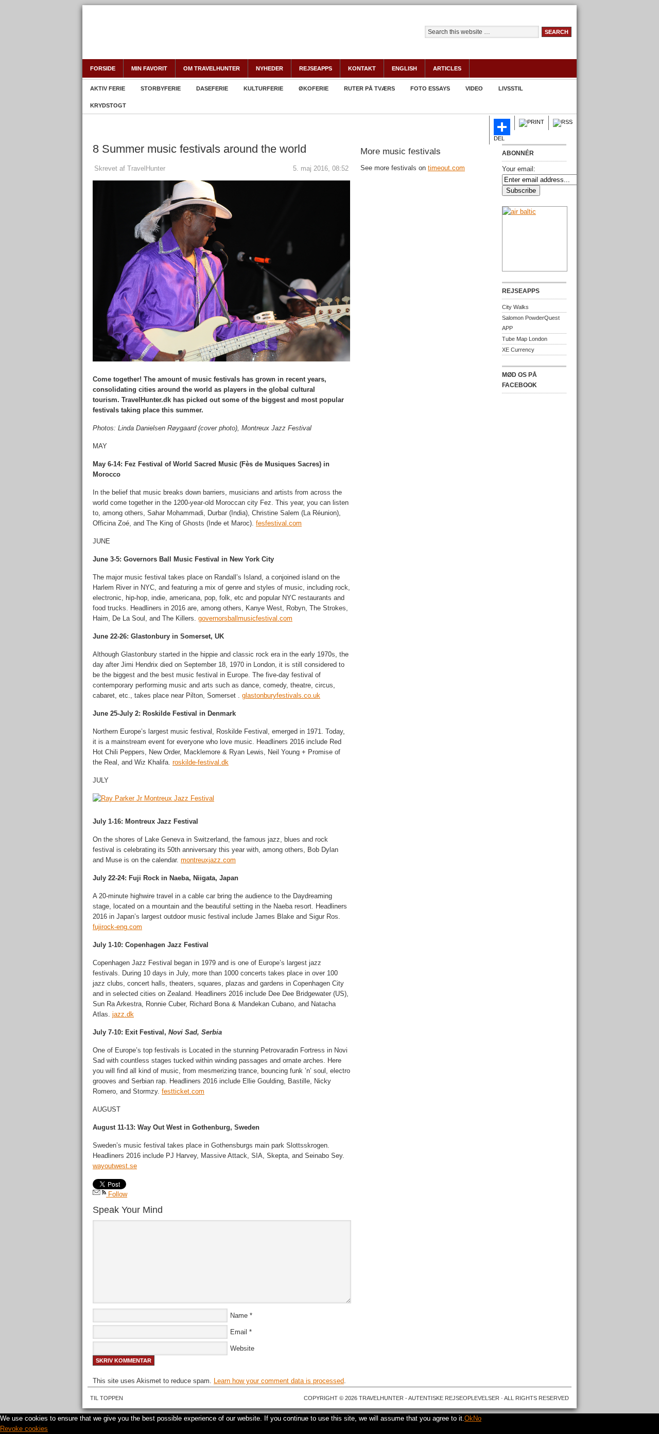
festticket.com (183, 1091)
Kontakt (362, 68)
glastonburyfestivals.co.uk (281, 695)
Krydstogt (108, 105)
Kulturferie (263, 88)
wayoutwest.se (115, 1166)
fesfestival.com (279, 523)
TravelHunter (196, 38)
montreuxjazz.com (208, 860)
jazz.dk (123, 1014)
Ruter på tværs (369, 88)
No (477, 1418)
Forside (102, 68)
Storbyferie (161, 88)
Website (242, 1348)
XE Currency (518, 350)
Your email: (518, 169)
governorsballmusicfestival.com (245, 618)
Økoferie (313, 88)
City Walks (515, 307)
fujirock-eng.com (117, 927)
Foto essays (430, 88)
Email (238, 1332)
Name (239, 1315)
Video (474, 88)
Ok (468, 1418)
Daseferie (212, 88)
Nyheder (269, 68)
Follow (116, 1194)
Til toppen (106, 1398)
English (404, 68)
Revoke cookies (24, 1428)
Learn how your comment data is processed (279, 1381)
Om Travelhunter (211, 68)
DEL (499, 138)
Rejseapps (315, 68)
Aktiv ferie (107, 88)
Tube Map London (524, 339)
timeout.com (446, 168)
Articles (447, 68)
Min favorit (149, 68)
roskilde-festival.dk (200, 762)
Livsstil (510, 88)
